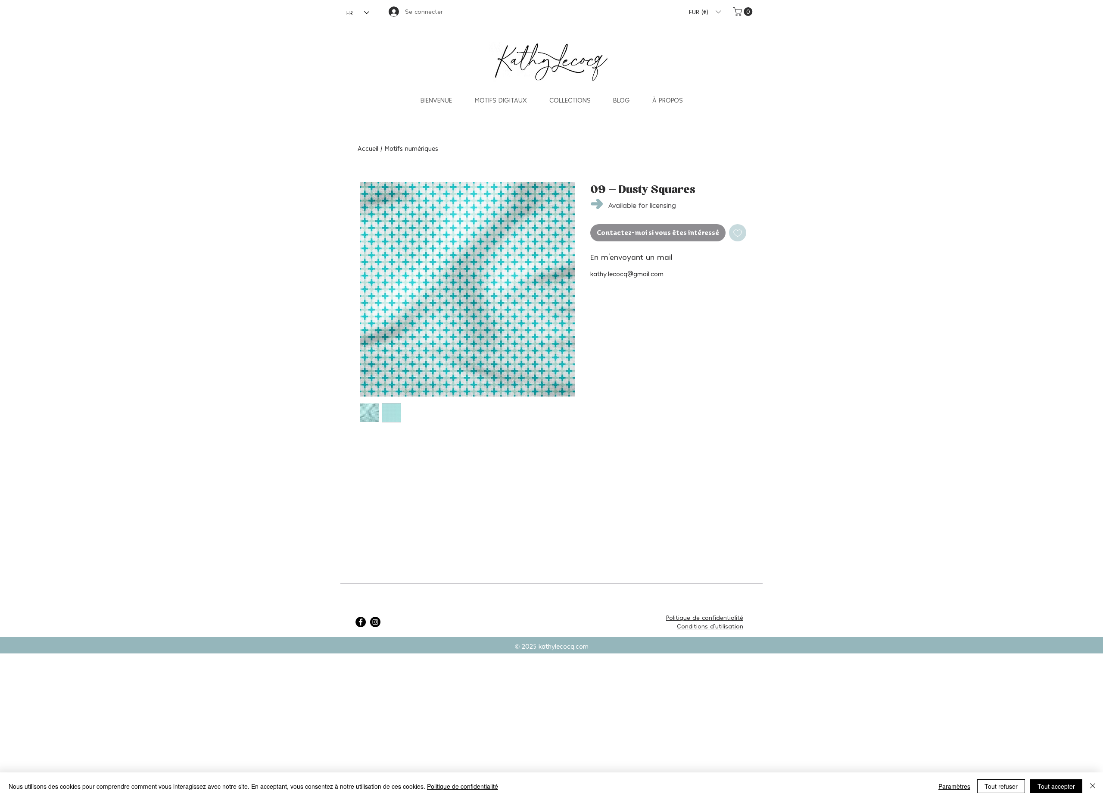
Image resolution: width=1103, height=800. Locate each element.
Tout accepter (1056, 786)
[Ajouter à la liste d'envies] (737, 232)
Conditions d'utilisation (710, 626)
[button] (704, 11)
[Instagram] (375, 622)
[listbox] (704, 11)
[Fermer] (1092, 786)
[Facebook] (360, 622)
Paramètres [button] (954, 786)
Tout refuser (1001, 786)
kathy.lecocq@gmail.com (627, 274)
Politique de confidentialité (704, 617)
